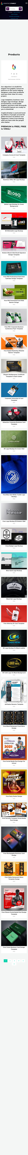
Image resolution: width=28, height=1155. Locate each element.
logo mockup (16, 12)
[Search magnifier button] (20, 8)
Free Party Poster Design (14, 796)
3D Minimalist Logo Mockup (14, 231)
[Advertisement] (14, 38)
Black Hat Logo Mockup (14, 599)
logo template (14, 14)
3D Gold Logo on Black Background (14, 672)
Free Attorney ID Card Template (14, 623)
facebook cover (14, 18)
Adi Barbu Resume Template (14, 704)
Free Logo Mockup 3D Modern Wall (14, 521)
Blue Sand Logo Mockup (14, 570)
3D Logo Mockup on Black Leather (14, 648)
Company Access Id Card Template (14, 155)
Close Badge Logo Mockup (14, 546)
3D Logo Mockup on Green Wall (14, 449)
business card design (14, 16)
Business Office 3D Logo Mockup (14, 179)
